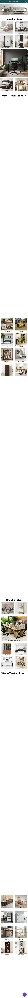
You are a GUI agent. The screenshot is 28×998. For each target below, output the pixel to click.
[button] (26, 1)
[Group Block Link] (7, 325)
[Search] (23, 1)
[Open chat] (25, 995)
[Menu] (1, 1)
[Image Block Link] (7, 27)
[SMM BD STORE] (14, 1)
